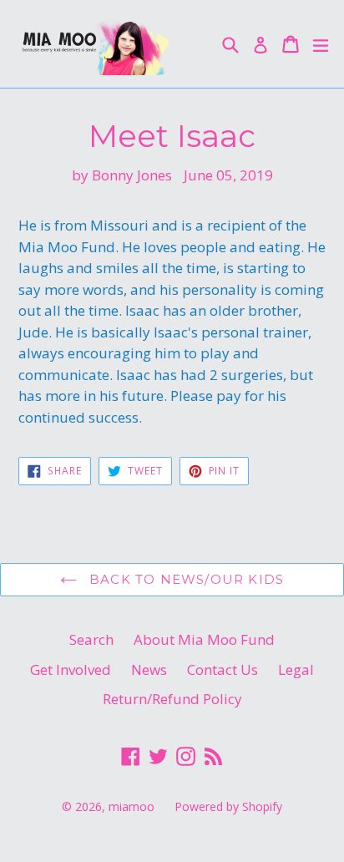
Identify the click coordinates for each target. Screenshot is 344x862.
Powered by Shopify (228, 806)
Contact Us (222, 669)
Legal (296, 669)
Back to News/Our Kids (184, 579)
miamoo (131, 806)
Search (91, 639)
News (149, 669)
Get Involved (70, 669)
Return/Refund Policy (172, 698)
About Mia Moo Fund (204, 639)
